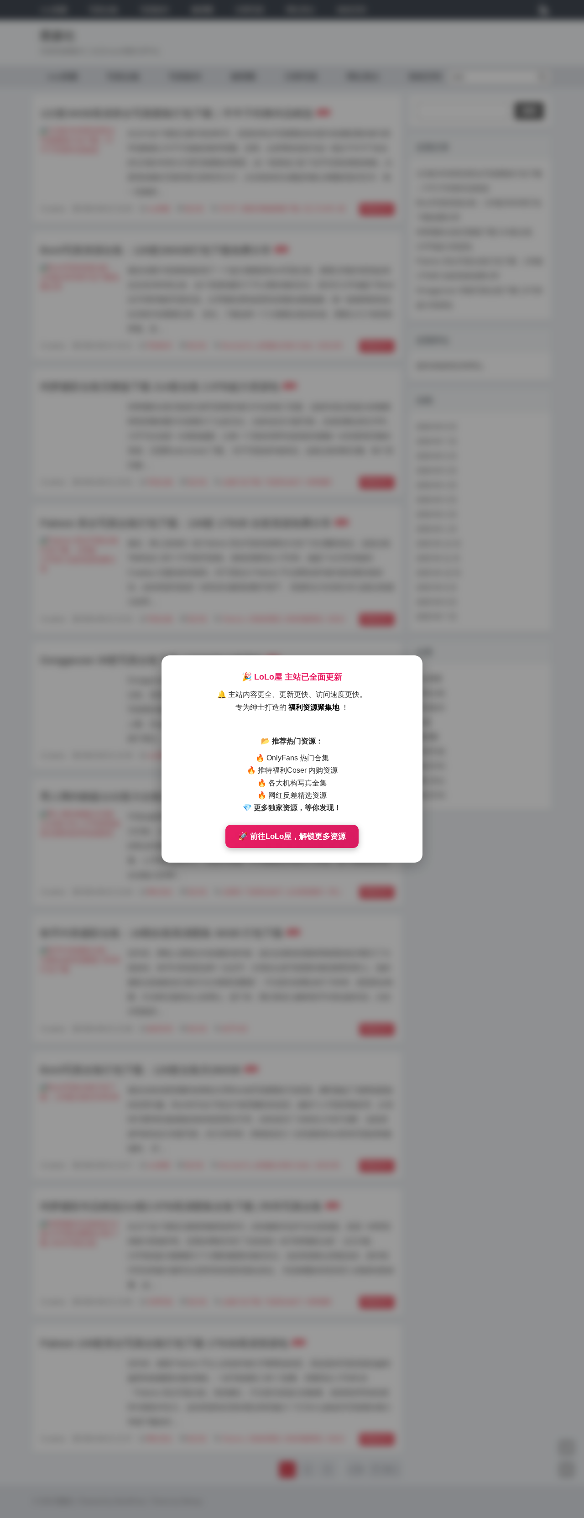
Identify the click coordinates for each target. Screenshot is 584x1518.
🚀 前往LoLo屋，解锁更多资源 (292, 836)
